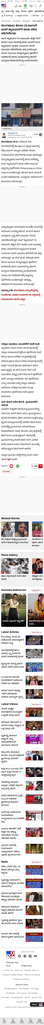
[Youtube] (11, 466)
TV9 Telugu (34, 988)
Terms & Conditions (32, 974)
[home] (2, 11)
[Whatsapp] (25, 6)
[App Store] (28, 966)
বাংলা (38, 1)
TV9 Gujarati (21, 993)
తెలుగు (17, 1)
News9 (3, 1)
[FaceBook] (19, 956)
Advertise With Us (31, 970)
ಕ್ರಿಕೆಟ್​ (30, 11)
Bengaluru (26, 21)
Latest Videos (9, 704)
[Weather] (16, 6)
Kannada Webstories (13, 590)
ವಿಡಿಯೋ (35, 15)
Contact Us (8, 970)
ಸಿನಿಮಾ (24, 11)
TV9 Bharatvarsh (10, 988)
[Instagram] (30, 956)
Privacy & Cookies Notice (12, 974)
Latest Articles (10, 632)
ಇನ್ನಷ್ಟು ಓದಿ (35, 590)
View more (35, 632)
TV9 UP (27, 997)
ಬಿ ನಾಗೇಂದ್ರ (8, 15)
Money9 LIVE (21, 1002)
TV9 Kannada (6, 21)
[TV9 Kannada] (3, 6)
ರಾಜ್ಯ (17, 11)
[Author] (4, 135)
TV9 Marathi (24, 988)
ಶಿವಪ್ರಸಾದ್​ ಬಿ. (13, 133)
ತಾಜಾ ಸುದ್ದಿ (9, 11)
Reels (4, 862)
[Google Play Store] (13, 964)
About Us (18, 970)
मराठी (24, 1)
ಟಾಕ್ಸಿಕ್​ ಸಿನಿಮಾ (22, 15)
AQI (20, 6)
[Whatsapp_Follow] (18, 466)
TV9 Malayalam (17, 997)
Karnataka (17, 21)
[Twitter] (24, 956)
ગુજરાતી (32, 1)
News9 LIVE (37, 997)
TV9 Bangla (10, 993)
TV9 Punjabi (32, 993)
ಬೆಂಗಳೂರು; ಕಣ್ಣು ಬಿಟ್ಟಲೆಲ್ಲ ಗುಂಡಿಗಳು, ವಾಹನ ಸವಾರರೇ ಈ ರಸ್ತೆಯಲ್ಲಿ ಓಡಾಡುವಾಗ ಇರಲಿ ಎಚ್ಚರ (20, 295)
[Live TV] (30, 6)
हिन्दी (10, 1)
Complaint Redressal (21, 979)
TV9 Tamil (5, 997)
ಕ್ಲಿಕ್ (9, 459)
